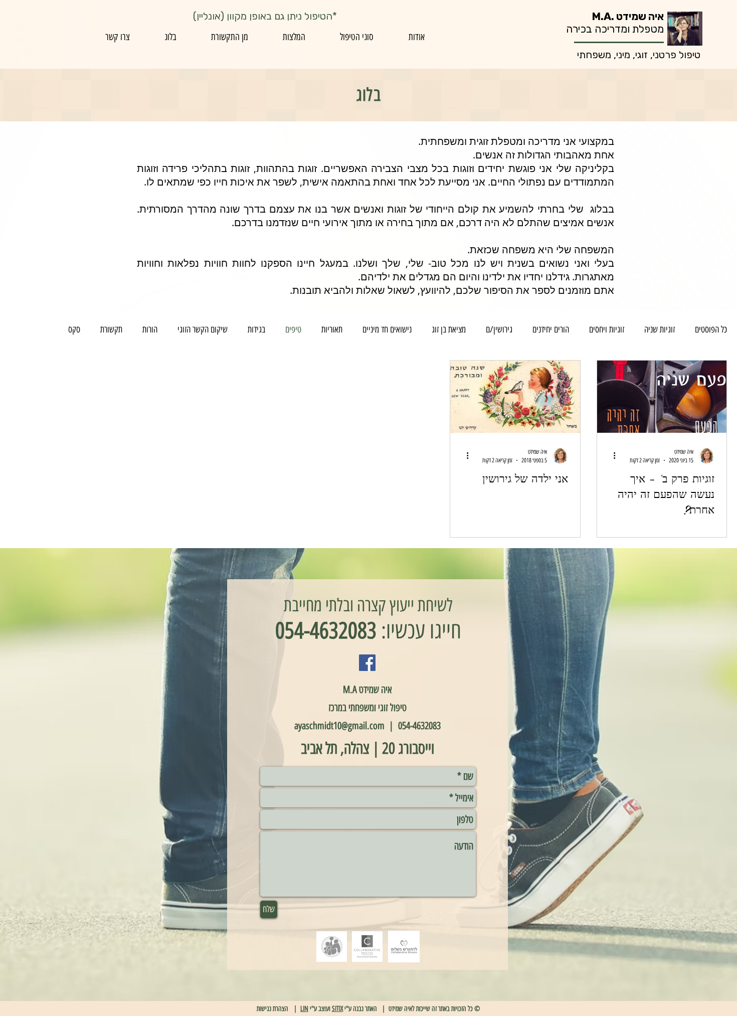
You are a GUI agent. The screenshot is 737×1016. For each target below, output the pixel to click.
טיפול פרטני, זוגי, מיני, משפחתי (638, 55)
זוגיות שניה (659, 329)
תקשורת (111, 329)
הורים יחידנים (550, 329)
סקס (74, 329)
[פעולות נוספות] (611, 455)
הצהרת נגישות (272, 1008)
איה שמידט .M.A (628, 16)
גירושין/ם (499, 329)
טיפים (293, 329)
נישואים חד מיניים (387, 329)
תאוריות (331, 329)
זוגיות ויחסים (606, 329)
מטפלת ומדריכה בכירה (615, 29)
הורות (149, 329)
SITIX (337, 1008)
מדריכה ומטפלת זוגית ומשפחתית (491, 141)
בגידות (256, 329)
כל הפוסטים (711, 329)
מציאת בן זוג (449, 329)
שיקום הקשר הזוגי (202, 329)
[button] (357, 37)
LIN (304, 1008)
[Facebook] (367, 662)
